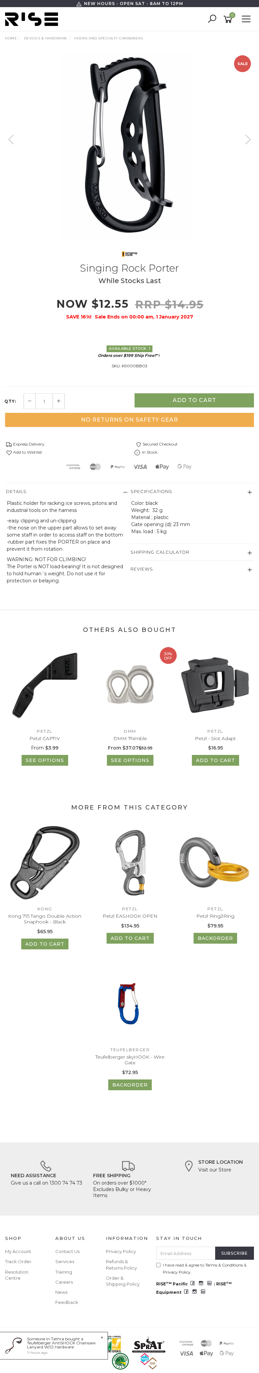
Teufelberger (130, 1049)
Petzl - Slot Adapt (215, 738)
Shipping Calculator (160, 552)
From (44, 748)
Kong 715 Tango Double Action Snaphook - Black (44, 919)
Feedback (66, 1302)
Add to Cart (194, 400)
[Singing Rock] (129, 254)
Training (63, 1272)
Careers (64, 1282)
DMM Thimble (130, 738)
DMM (130, 731)
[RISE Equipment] (33, 19)
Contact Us (67, 1251)
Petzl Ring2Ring (215, 916)
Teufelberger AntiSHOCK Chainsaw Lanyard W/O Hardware (61, 1344)
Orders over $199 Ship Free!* (127, 355)
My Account (18, 1251)
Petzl (45, 731)
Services (64, 1261)
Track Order (18, 1261)
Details (16, 491)
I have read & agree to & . (205, 1268)
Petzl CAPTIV (44, 738)
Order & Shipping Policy (123, 1281)
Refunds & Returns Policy (121, 1264)
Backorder (215, 938)
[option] (129, 145)
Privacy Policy (121, 1251)
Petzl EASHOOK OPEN (130, 916)
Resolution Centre (16, 1275)
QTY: (10, 401)
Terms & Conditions (224, 1265)
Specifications (151, 491)
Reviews (142, 569)
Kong (44, 908)
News (61, 1292)
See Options (45, 760)
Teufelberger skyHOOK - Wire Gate (130, 1060)
